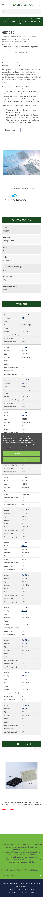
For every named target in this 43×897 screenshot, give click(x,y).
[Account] (40, 5)
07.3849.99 (25, 510)
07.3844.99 (25, 347)
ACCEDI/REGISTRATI (21, 52)
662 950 (24, 350)
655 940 (24, 513)
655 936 (24, 708)
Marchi (12, 870)
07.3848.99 (25, 477)
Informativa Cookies (28, 892)
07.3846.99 (25, 412)
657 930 (24, 611)
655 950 (24, 383)
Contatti (20, 870)
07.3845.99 (25, 380)
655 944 (24, 546)
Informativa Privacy (14, 892)
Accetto (21, 459)
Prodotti (4, 870)
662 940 (24, 481)
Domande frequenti (32, 870)
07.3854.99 (25, 672)
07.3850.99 (25, 542)
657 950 (24, 318)
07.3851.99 (25, 575)
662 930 (24, 643)
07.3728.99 (25, 607)
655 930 (24, 676)
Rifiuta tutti (21, 453)
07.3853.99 (25, 640)
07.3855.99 (25, 705)
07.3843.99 (25, 315)
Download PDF (11, 130)
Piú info (5, 448)
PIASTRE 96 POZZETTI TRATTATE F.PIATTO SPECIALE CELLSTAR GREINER (21, 803)
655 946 (24, 578)
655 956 (24, 415)
